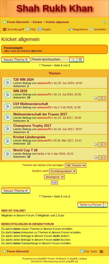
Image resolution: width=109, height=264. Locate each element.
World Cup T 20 (25, 150)
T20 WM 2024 (23, 80)
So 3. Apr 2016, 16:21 (60, 153)
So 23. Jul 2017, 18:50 (67, 117)
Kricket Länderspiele (29, 137)
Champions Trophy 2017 (32, 126)
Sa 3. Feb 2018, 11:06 (67, 107)
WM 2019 (20, 91)
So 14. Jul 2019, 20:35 (67, 94)
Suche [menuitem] (104, 23)
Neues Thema (14, 59)
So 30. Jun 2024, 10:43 (68, 83)
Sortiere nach (40, 170)
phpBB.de (72, 261)
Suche (73, 59)
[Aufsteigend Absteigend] (54, 177)
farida (40, 153)
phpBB (41, 258)
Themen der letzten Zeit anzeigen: (43, 165)
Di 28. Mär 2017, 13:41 (68, 140)
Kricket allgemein (20, 39)
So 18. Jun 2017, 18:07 (68, 129)
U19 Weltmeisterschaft (30, 104)
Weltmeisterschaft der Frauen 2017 (40, 114)
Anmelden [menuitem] (100, 29)
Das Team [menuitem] (90, 251)
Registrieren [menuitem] (80, 29)
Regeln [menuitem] (46, 29)
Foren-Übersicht (18, 251)
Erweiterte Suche (80, 59)
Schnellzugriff (15, 29)
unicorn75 (44, 83)
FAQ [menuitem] (33, 29)
